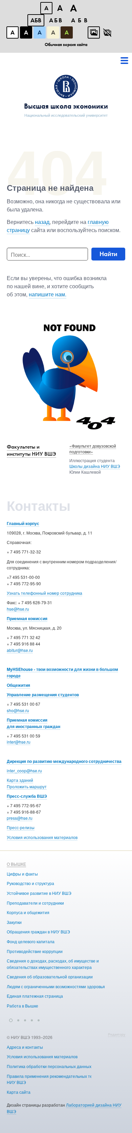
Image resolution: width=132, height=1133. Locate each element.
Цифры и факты (22, 874)
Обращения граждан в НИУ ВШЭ (38, 931)
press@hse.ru (19, 818)
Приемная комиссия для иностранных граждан (33, 723)
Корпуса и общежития (28, 912)
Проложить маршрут (27, 786)
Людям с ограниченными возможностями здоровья (56, 986)
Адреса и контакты (25, 1047)
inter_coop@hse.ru (24, 770)
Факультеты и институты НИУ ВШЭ (31, 450)
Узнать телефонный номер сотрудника (44, 593)
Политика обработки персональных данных (49, 1066)
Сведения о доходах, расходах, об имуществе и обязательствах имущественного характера (53, 964)
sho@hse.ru (18, 710)
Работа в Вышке (22, 1006)
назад (42, 222)
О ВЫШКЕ (16, 864)
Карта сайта (18, 1092)
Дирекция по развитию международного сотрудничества (64, 761)
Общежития (18, 685)
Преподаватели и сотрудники (35, 903)
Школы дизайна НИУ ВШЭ (94, 466)
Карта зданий (20, 780)
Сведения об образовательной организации (50, 976)
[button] (11, 1019)
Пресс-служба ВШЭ (27, 796)
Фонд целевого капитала (30, 941)
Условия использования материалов (42, 837)
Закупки (14, 922)
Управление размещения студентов (43, 695)
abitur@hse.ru (20, 650)
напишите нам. (47, 294)
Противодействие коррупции (35, 951)
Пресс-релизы (21, 827)
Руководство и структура (30, 883)
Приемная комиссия (27, 618)
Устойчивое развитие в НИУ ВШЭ (39, 893)
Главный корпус (23, 523)
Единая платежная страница (35, 996)
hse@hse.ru (18, 609)
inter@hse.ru (18, 742)
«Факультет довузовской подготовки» (92, 448)
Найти (108, 254)
